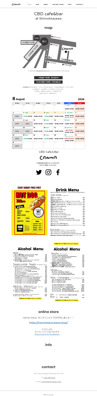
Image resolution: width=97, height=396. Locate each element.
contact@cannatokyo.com (51, 382)
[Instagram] (48, 172)
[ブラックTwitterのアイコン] (39, 172)
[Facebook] (58, 172)
